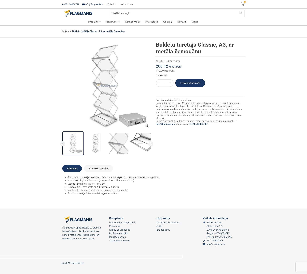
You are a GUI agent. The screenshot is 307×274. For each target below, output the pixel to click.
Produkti (93, 21)
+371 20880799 (71, 4)
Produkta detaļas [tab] (98, 168)
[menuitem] (94, 21)
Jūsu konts (163, 218)
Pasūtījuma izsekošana (168, 222)
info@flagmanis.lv (94, 4)
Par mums (114, 226)
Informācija (151, 21)
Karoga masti (132, 21)
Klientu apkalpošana (119, 229)
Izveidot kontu (126, 4)
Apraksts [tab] (72, 168)
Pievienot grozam (190, 82)
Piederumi (112, 21)
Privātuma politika (118, 233)
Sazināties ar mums (119, 240)
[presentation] (62, 143)
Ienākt (113, 4)
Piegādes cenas (117, 237)
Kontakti (181, 21)
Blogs (195, 21)
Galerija (167, 21)
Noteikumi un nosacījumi (122, 222)
